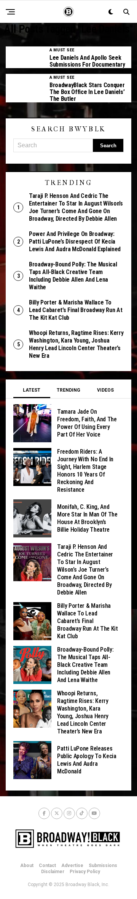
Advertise (72, 865)
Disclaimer (52, 871)
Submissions (103, 865)
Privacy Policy (85, 871)
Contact (47, 865)
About (26, 865)
